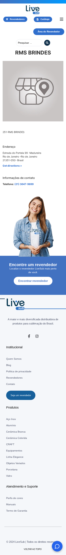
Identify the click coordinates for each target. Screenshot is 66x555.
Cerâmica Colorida (16, 438)
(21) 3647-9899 (24, 184)
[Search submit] (47, 43)
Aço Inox (11, 419)
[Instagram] (36, 336)
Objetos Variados (15, 463)
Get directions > (12, 165)
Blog (8, 365)
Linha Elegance (14, 456)
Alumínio (11, 425)
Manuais (11, 504)
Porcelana (11, 469)
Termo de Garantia (16, 510)
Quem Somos (13, 358)
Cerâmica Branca (16, 431)
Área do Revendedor (49, 31)
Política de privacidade (18, 371)
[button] (61, 19)
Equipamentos (14, 450)
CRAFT (10, 444)
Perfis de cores (14, 498)
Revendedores (14, 377)
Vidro (9, 475)
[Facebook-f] (29, 336)
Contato (10, 384)
